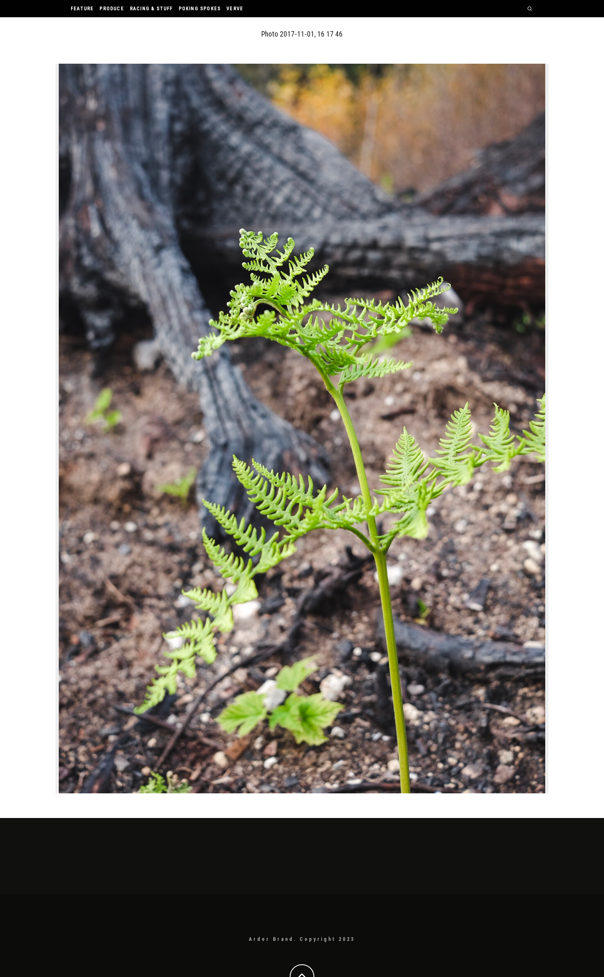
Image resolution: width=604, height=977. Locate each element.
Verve (234, 9)
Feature (82, 9)
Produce (111, 9)
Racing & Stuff (151, 9)
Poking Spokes (200, 9)
